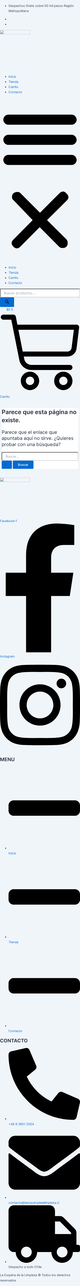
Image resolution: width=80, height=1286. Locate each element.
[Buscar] (7, 302)
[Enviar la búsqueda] (7, 465)
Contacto (15, 92)
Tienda (13, 82)
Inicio (12, 77)
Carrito (13, 87)
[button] (40, 180)
